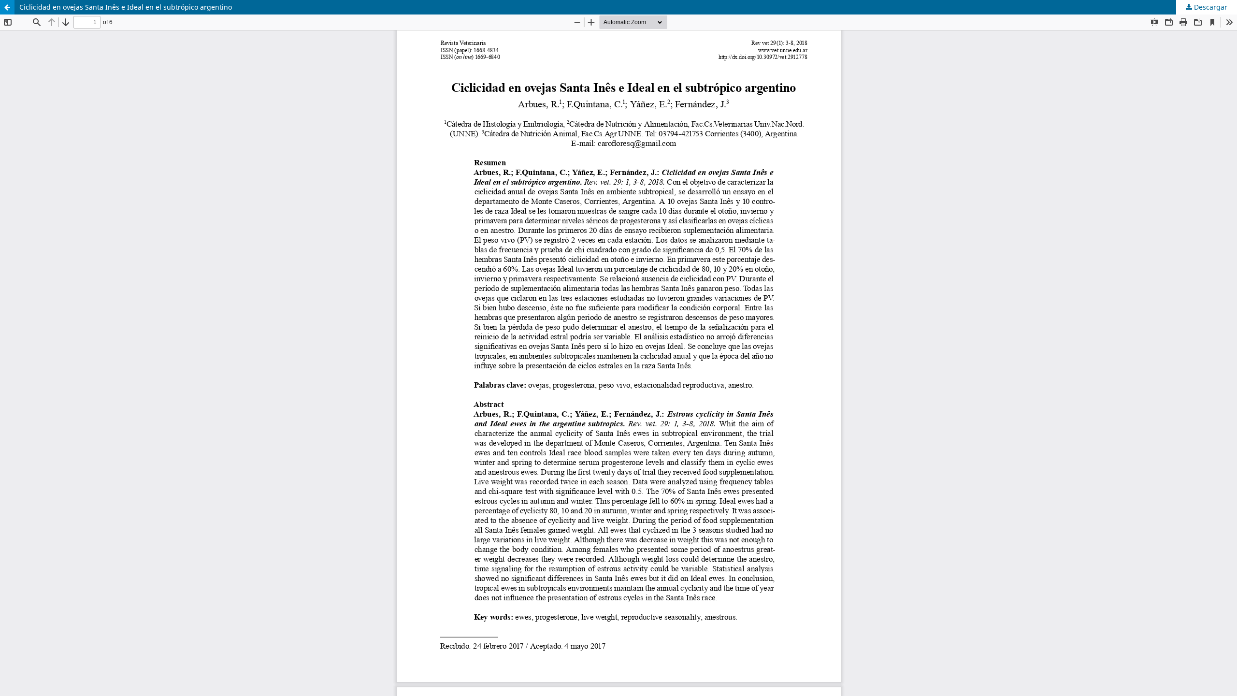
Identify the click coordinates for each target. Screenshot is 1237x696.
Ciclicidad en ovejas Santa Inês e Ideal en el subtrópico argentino (125, 7)
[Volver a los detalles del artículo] (7, 7)
